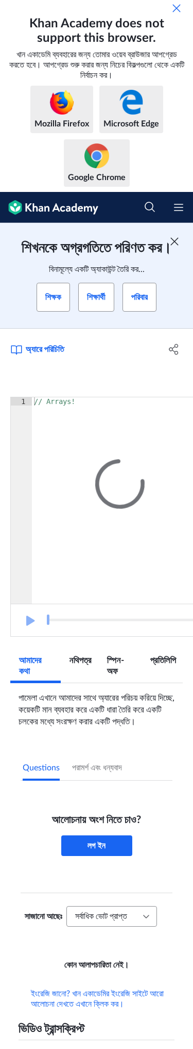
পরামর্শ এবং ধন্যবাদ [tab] (97, 768)
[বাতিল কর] (176, 8)
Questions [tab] (41, 768)
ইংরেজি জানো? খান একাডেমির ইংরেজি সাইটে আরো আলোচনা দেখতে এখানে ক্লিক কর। (97, 1013)
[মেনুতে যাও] (178, 207)
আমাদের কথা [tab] (30, 665)
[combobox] (111, 916)
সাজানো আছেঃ (43, 916)
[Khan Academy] (49, 207)
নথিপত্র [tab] (80, 660)
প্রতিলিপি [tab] (163, 660)
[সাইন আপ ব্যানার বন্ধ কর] (174, 241)
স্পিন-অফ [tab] (115, 665)
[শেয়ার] (174, 349)
